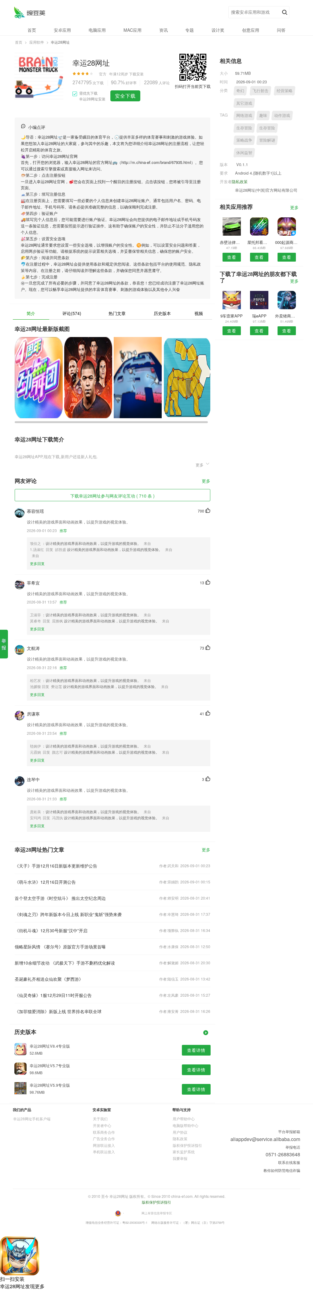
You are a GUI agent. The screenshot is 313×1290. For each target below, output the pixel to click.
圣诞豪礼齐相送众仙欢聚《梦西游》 (49, 979)
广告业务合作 (104, 1138)
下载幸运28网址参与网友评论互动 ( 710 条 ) (112, 496)
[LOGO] (29, 12)
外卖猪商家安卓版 (287, 316)
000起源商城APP (287, 242)
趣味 (263, 115)
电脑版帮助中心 (185, 1125)
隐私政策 (240, 181)
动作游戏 (282, 115)
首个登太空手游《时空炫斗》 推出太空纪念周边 (60, 898)
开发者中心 (102, 1125)
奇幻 (240, 90)
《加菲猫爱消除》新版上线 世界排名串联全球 (58, 1011)
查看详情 (196, 1050)
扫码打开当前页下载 (193, 86)
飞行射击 (260, 90)
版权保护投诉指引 (187, 1145)
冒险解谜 (267, 140)
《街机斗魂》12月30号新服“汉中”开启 (51, 930)
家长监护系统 (184, 1151)
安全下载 (125, 95)
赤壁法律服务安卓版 (231, 242)
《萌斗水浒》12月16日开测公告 (45, 882)
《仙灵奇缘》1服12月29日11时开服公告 (53, 995)
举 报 (4, 643)
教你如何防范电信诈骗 (281, 1170)
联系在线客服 (289, 1162)
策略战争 (244, 140)
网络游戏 (244, 115)
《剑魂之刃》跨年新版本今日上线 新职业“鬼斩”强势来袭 (68, 914)
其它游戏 (244, 103)
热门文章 (117, 313)
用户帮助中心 (184, 1118)
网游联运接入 (104, 1145)
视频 (198, 313)
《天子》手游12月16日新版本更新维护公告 (56, 866)
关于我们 (100, 1118)
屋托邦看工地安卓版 (259, 242)
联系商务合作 (104, 1132)
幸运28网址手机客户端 (31, 1118)
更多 (206, 481)
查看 (231, 257)
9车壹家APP (231, 316)
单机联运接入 (104, 1151)
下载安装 (136, 73)
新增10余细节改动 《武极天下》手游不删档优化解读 (65, 963)
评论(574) (71, 313)
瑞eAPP (259, 316)
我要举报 (180, 1158)
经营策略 (285, 90)
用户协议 (180, 1132)
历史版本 (162, 313)
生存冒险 (244, 128)
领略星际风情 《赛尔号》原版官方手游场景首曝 (60, 947)
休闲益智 (244, 152)
